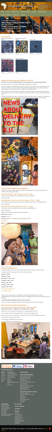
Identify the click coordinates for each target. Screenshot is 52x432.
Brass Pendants (4, 411)
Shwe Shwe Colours (24, 384)
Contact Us (41, 8)
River (2, 377)
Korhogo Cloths (23, 396)
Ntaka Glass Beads (5, 409)
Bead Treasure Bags (11, 377)
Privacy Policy (17, 416)
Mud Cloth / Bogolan (24, 393)
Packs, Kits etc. (15, 11)
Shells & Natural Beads (5, 415)
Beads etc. (34, 11)
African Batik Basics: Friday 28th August (11, 206)
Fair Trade (17, 413)
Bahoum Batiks (42, 11)
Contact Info (17, 423)
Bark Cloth (22, 401)
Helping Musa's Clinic (19, 419)
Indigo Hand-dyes (23, 388)
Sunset (2, 379)
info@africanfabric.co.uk (9, 289)
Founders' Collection (6, 15)
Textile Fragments (10, 376)
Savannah (3, 376)
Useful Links (17, 422)
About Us (23, 15)
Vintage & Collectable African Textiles (27, 394)
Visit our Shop (17, 418)
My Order (49, 1)
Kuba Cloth (22, 395)
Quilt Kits (9, 378)
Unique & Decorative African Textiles (28, 391)
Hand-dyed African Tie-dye (25, 378)
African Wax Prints (23, 379)
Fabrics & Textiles (25, 11)
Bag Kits (9, 379)
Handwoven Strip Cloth (24, 389)
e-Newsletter (17, 412)
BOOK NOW (4, 220)
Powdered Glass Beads (5, 408)
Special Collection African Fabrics (26, 376)
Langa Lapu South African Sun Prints (27, 382)
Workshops (16, 15)
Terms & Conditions (19, 414)
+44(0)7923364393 (7, 291)
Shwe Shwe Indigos (24, 383)
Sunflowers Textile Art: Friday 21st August (12, 194)
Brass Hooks (3, 412)
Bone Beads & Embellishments (7, 414)
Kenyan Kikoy (22, 400)
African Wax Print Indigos (25, 381)
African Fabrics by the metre (26, 374)
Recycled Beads (4, 404)
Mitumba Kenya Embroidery (13, 382)
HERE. (20, 321)
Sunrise (2, 373)
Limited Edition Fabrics (11, 373)
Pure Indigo (3, 378)
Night (2, 381)
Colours (8, 11)
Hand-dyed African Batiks (25, 377)
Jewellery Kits (10, 381)
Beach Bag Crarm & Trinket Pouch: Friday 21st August (15, 200)
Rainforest (3, 374)
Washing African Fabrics (19, 421)
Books (8, 383)
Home (2, 11)
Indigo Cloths (22, 398)
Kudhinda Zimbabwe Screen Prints (27, 385)
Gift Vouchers (10, 384)
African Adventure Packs (12, 374)
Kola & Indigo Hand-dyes (25, 387)
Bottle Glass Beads (5, 406)
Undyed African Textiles (24, 399)
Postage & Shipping (19, 417)
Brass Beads (3, 410)
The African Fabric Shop (6, 369)
